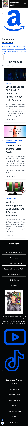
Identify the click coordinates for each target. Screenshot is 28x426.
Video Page (14, 422)
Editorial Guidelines (14, 274)
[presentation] (15, 74)
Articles (14, 383)
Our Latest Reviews (14, 411)
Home (3, 65)
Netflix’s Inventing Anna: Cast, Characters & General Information (15, 209)
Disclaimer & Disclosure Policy (14, 269)
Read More (10, 119)
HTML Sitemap (14, 280)
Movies (14, 406)
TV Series (14, 417)
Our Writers (14, 285)
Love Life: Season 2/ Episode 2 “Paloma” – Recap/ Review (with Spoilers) (15, 93)
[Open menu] (25, 4)
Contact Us (14, 258)
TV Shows (8, 83)
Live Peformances (14, 400)
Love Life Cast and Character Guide (13, 149)
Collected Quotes (14, 395)
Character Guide (14, 389)
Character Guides (11, 140)
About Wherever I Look (14, 252)
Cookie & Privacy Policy (14, 263)
